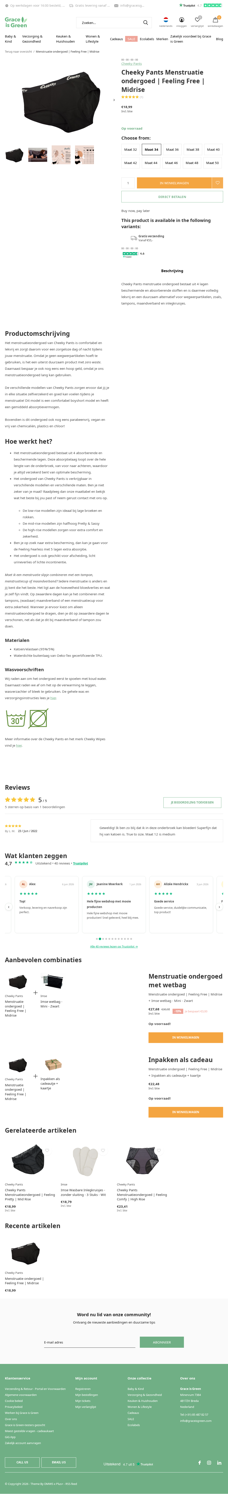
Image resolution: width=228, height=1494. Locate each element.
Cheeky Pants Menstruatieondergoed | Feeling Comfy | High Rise (142, 1194)
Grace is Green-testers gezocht (25, 1425)
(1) (141, 97)
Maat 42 (130, 162)
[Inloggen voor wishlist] (217, 182)
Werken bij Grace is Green (22, 1413)
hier (53, 698)
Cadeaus (116, 39)
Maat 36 (172, 149)
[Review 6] (112, 939)
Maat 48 (192, 162)
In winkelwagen (174, 183)
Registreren (83, 1389)
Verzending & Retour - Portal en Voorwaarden (35, 1389)
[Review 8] (119, 939)
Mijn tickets (82, 1401)
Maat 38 (193, 149)
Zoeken (145, 22)
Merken (162, 39)
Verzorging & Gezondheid (32, 39)
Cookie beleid (14, 1401)
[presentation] (114, 100)
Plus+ (59, 1484)
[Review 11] (128, 939)
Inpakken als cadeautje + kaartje (50, 1083)
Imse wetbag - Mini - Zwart (51, 1003)
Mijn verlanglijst (85, 1407)
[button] (14, 154)
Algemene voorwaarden (21, 1395)
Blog (219, 39)
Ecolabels (147, 39)
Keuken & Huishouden (65, 39)
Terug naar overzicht (18, 51)
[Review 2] (100, 939)
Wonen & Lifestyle (93, 39)
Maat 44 (151, 162)
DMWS (48, 1484)
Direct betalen (172, 196)
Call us (22, 1462)
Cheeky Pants (131, 63)
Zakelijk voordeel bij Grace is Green (190, 39)
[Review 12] (131, 939)
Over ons (11, 1419)
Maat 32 (130, 149)
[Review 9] (122, 939)
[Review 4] (106, 939)
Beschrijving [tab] (172, 270)
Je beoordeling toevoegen (192, 802)
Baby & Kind (10, 39)
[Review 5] (109, 939)
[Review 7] (115, 939)
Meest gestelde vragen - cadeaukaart (29, 1431)
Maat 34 (151, 149)
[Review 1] (97, 939)
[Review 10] (125, 939)
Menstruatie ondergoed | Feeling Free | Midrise (15, 1008)
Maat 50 (212, 162)
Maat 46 (171, 162)
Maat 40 (213, 149)
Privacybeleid (13, 1407)
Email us (58, 1462)
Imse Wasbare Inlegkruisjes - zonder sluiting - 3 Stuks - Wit (83, 1192)
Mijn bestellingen (86, 1395)
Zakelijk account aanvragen (23, 1443)
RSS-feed (71, 1484)
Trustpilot (80, 863)
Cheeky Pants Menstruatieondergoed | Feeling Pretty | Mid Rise (30, 1194)
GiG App (10, 1437)
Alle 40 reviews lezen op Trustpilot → (114, 946)
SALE (131, 39)
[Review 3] (103, 939)
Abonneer (162, 1342)
